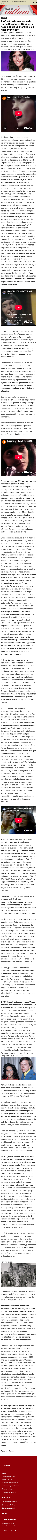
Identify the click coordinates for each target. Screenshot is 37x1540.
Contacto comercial (8, 1508)
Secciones (6, 1465)
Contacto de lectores (8, 1505)
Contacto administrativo (9, 1501)
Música (4, 17)
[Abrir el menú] (34, 12)
